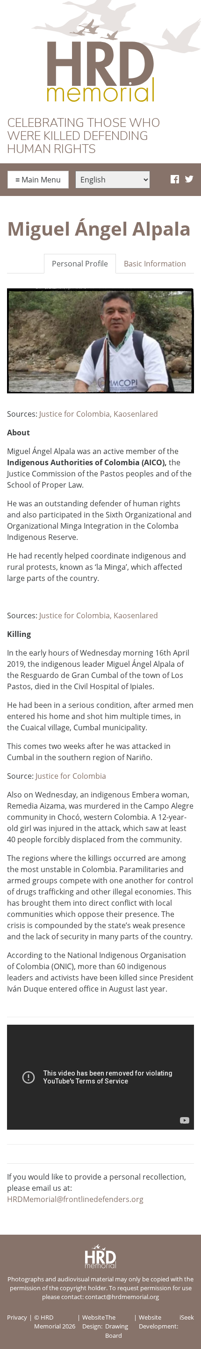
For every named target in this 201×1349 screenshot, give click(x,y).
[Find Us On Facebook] (175, 180)
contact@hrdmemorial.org (122, 1297)
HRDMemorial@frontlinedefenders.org (75, 1199)
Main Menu (38, 180)
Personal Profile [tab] (80, 264)
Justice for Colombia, (75, 414)
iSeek (186, 1317)
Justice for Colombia (71, 776)
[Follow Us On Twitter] (189, 180)
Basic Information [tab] (155, 264)
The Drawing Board (116, 1326)
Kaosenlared (136, 414)
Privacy (17, 1317)
